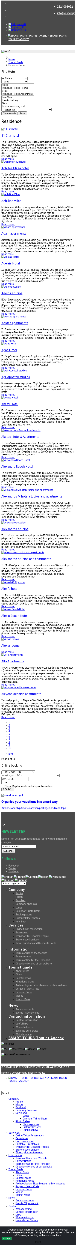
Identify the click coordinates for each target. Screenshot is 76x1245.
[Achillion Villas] (10, 194)
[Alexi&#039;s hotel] (13, 582)
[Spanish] (21, 880)
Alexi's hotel (9, 589)
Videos (19, 995)
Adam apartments (14, 233)
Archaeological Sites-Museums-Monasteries (40, 1183)
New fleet (21, 921)
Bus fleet (20, 900)
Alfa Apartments (12, 661)
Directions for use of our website (34, 963)
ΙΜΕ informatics (36, 1072)
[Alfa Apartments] (12, 654)
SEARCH (7, 789)
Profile (19, 893)
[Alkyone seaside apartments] (18, 687)
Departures (22, 1138)
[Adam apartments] (13, 227)
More (38, 1241)
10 (9, 748)
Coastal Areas (23, 1178)
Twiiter (12, 868)
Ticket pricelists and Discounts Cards (36, 943)
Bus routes (22, 932)
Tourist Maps (23, 999)
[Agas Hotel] (8, 343)
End (10, 753)
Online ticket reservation (29, 929)
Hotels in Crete (24, 992)
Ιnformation (15, 1155)
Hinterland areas (25, 981)
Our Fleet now (30, 1129)
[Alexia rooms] (10, 639)
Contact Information (27, 1211)
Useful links (22, 1023)
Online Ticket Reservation (30, 1135)
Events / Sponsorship (27, 1012)
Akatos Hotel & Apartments (20, 437)
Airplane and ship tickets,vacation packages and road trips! (33, 808)
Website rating (24, 1034)
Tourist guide (20, 967)
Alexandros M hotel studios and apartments (31, 496)
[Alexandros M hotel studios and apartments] (27, 490)
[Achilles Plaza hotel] (13, 161)
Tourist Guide (15, 62)
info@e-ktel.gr (66, 13)
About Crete (22, 971)
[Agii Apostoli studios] (14, 370)
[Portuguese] (57, 877)
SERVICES (14, 1132)
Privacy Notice (23, 1161)
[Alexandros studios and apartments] (22, 552)
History (19, 896)
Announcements (25, 1009)
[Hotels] (18, 85)
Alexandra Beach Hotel (17, 466)
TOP (3, 824)
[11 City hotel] (9, 129)
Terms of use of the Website (31, 953)
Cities (19, 974)
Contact (12, 1206)
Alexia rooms (10, 645)
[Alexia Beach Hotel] (13, 609)
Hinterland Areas (25, 1180)
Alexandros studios (14, 529)
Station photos (24, 914)
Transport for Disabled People (32, 936)
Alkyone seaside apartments (21, 694)
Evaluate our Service (27, 1030)
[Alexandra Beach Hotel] (15, 460)
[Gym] (29, 103)
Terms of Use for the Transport (33, 960)
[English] (7, 877)
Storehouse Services (27, 939)
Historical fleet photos (28, 918)
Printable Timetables (27, 1144)
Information (19, 949)
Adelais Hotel (10, 263)
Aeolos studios (11, 293)
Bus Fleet (21, 1107)
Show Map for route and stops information (28, 786)
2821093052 (65, 6)
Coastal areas (23, 978)
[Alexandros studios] (13, 522)
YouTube (13, 871)
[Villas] (18, 91)
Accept (6, 1238)
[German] (31, 877)
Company (16, 889)
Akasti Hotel (9, 404)
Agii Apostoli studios (15, 377)
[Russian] (7, 880)
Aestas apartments (14, 323)
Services (16, 925)
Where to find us (25, 1027)
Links (18, 1214)
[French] (19, 877)
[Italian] (43, 877)
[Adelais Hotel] (10, 256)
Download (21, 1113)
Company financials (26, 904)
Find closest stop (25, 1141)
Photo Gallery (23, 1121)
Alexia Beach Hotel (14, 616)
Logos (19, 907)
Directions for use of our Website (34, 1166)
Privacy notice (23, 956)
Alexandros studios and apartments (26, 559)
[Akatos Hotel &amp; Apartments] (20, 430)
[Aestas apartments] (13, 316)
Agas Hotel (9, 350)
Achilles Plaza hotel (15, 168)
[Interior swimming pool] (29, 106)
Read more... (8, 158)
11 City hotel (10, 135)
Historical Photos (32, 1127)
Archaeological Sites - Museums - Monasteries (41, 985)
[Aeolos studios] (11, 286)
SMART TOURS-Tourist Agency (36, 1038)
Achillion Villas (11, 201)
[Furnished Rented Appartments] (18, 94)
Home (11, 59)
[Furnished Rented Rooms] (18, 88)
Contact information (26, 1016)
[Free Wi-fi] (29, 97)
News (13, 1005)
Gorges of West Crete (27, 1186)
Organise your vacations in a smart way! (29, 801)
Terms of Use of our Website (31, 1158)
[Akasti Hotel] (9, 397)
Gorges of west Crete (27, 988)
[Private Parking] (29, 100)
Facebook (13, 865)
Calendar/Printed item (28, 911)
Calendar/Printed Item (35, 1118)
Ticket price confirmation (29, 1152)
